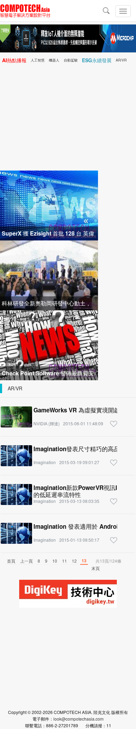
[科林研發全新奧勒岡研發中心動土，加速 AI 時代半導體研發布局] (49, 274)
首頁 (11, 561)
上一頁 (26, 561)
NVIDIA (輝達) (46, 423)
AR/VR (121, 60)
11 (64, 561)
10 (54, 561)
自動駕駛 (71, 60)
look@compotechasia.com (78, 719)
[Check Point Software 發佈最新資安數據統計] (49, 344)
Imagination (44, 462)
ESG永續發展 (97, 60)
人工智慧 (38, 60)
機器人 (54, 60)
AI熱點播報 (14, 60)
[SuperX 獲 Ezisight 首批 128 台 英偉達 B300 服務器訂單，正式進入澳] (49, 205)
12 (74, 561)
